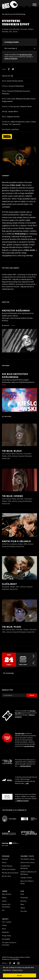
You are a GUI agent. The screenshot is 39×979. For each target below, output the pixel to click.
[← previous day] (33, 663)
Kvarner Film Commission (6, 905)
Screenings (24, 897)
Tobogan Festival (26, 878)
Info (3, 910)
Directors (23, 901)
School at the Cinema (27, 862)
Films (22, 894)
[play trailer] (20, 158)
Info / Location (6, 922)
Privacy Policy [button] (17, 970)
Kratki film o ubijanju (16, 541)
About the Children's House (27, 882)
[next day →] (33, 656)
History (4, 897)
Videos (22, 908)
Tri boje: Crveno (12, 496)
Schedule (5, 859)
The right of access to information (9, 943)
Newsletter (5, 932)
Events (4, 862)
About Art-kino (6, 894)
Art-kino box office (26, 55)
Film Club (23, 911)
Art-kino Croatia (13, 957)
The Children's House (27, 859)
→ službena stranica (22, 801)
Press (4, 929)
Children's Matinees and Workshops (28, 873)
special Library (29, 746)
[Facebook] (8, 69)
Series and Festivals (8, 869)
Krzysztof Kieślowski (16, 310)
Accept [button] (19, 975)
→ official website (24, 766)
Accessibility (6, 939)
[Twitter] (13, 69)
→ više (26, 783)
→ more (12, 325)
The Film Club (19, 733)
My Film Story (6, 876)
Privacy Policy (6, 936)
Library (4, 901)
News (22, 904)
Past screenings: (10, 48)
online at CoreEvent (10, 58)
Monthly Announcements (10, 873)
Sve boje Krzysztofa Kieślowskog (13, 14)
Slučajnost (9, 583)
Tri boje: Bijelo (12, 450)
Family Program (7, 866)
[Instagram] (18, 963)
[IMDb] (7, 136)
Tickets (4, 925)
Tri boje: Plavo (11, 626)
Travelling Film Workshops (25, 867)
